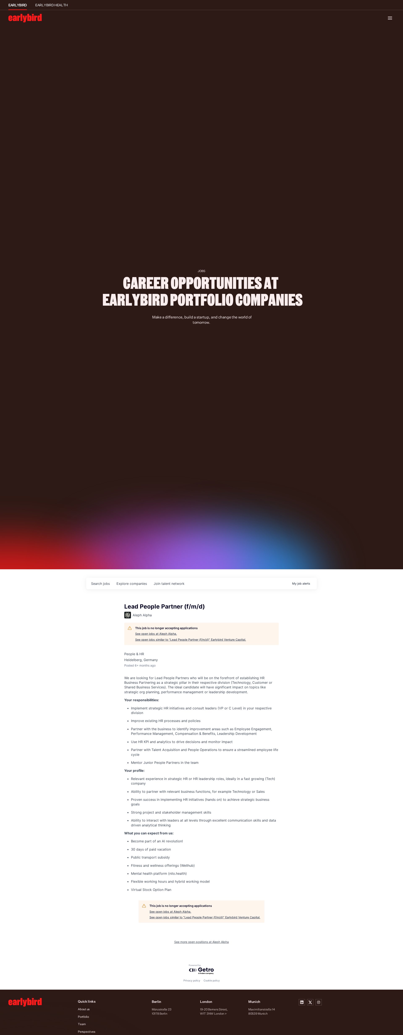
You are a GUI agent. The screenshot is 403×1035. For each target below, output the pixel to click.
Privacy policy (191, 980)
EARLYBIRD (17, 5)
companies (131, 583)
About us (84, 1009)
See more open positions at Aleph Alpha (201, 942)
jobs (100, 583)
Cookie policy (212, 980)
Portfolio (83, 1016)
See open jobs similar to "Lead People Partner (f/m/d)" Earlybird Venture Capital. (190, 639)
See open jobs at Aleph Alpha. (156, 633)
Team (82, 1024)
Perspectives (86, 1031)
